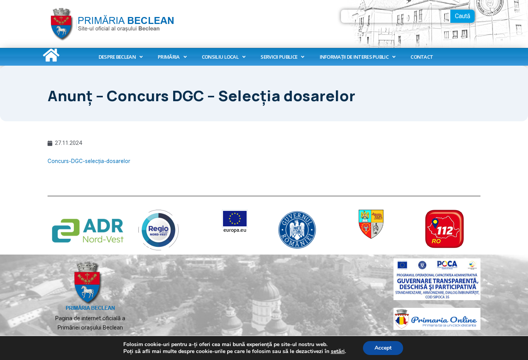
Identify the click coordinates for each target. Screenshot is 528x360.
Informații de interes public (354, 56)
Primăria (168, 56)
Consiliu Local (220, 56)
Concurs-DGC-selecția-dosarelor (89, 161)
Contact (421, 56)
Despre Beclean (117, 56)
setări (338, 351)
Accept (383, 348)
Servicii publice (279, 56)
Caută (462, 16)
